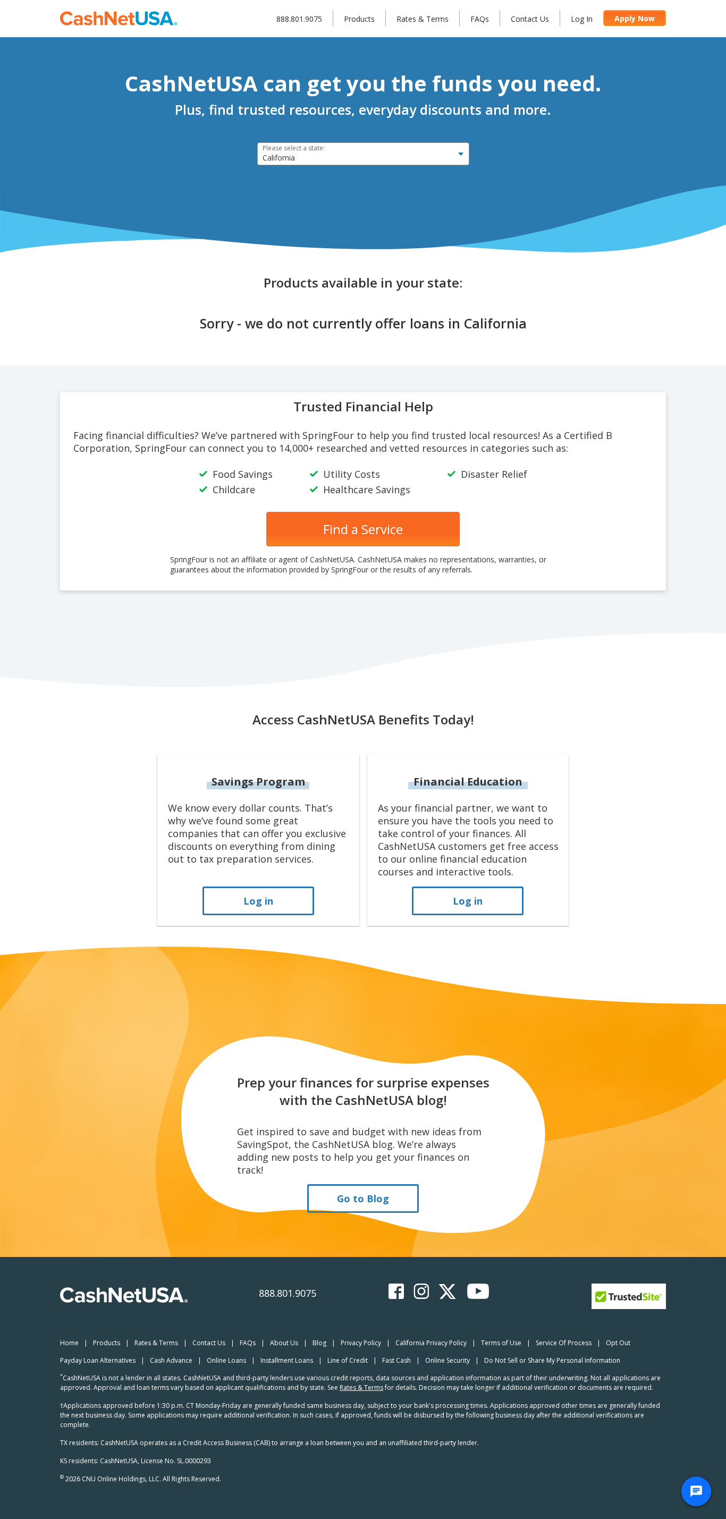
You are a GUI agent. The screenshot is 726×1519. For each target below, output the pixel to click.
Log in (258, 900)
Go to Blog (363, 1198)
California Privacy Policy (431, 1342)
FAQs (479, 19)
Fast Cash (396, 1360)
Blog (319, 1342)
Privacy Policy (361, 1342)
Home (69, 1342)
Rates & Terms (422, 19)
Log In (582, 19)
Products (359, 19)
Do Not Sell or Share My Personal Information (552, 1360)
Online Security (447, 1360)
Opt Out (618, 1342)
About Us (284, 1342)
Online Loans (226, 1360)
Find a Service (363, 529)
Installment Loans (286, 1360)
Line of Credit (347, 1360)
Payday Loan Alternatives (98, 1360)
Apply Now (634, 18)
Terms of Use (501, 1342)
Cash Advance (171, 1360)
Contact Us (530, 19)
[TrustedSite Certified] (629, 1296)
